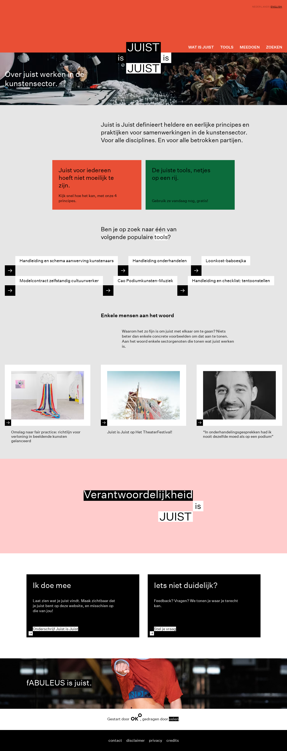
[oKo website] (136, 717)
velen (174, 719)
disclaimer (135, 740)
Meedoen (250, 47)
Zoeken (274, 47)
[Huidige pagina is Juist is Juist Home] (143, 58)
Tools (226, 47)
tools (160, 237)
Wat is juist (201, 47)
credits (172, 740)
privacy (155, 740)
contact (115, 740)
